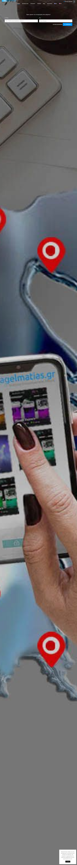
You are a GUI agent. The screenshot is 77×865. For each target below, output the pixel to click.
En (61, 3)
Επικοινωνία (49, 3)
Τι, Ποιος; (6, 17)
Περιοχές (39, 3)
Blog (44, 3)
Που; (40, 17)
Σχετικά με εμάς (25, 3)
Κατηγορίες (33, 3)
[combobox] (55, 20)
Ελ (56, 3)
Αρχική (18, 3)
